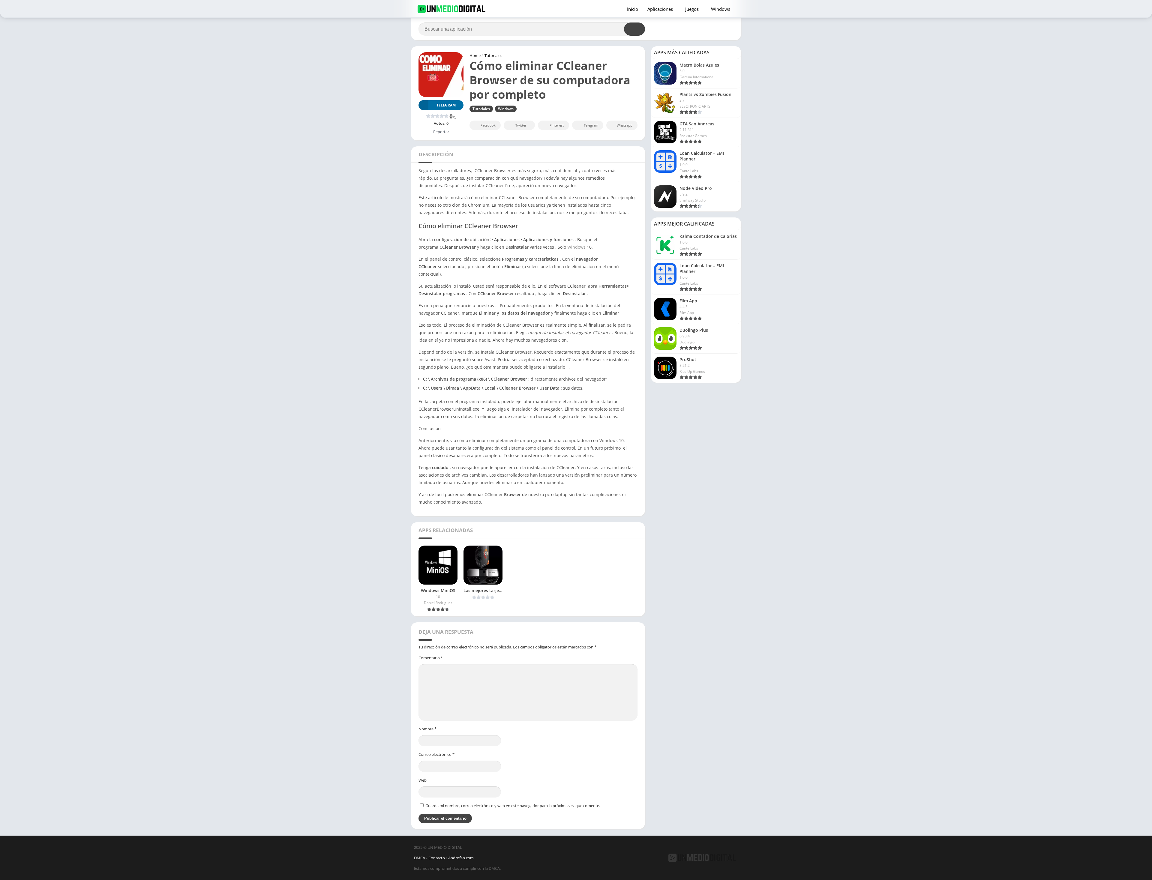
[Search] (634, 29)
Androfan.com (461, 858)
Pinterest (557, 125)
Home (475, 55)
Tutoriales (493, 55)
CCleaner (493, 494)
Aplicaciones (660, 9)
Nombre (427, 729)
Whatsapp (624, 125)
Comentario (430, 657)
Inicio (632, 9)
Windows (720, 9)
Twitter (520, 125)
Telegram (591, 125)
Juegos (692, 9)
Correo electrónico (436, 754)
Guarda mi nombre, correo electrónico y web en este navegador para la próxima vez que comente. (512, 805)
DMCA (419, 858)
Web (422, 780)
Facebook (488, 125)
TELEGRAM (446, 105)
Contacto (436, 858)
